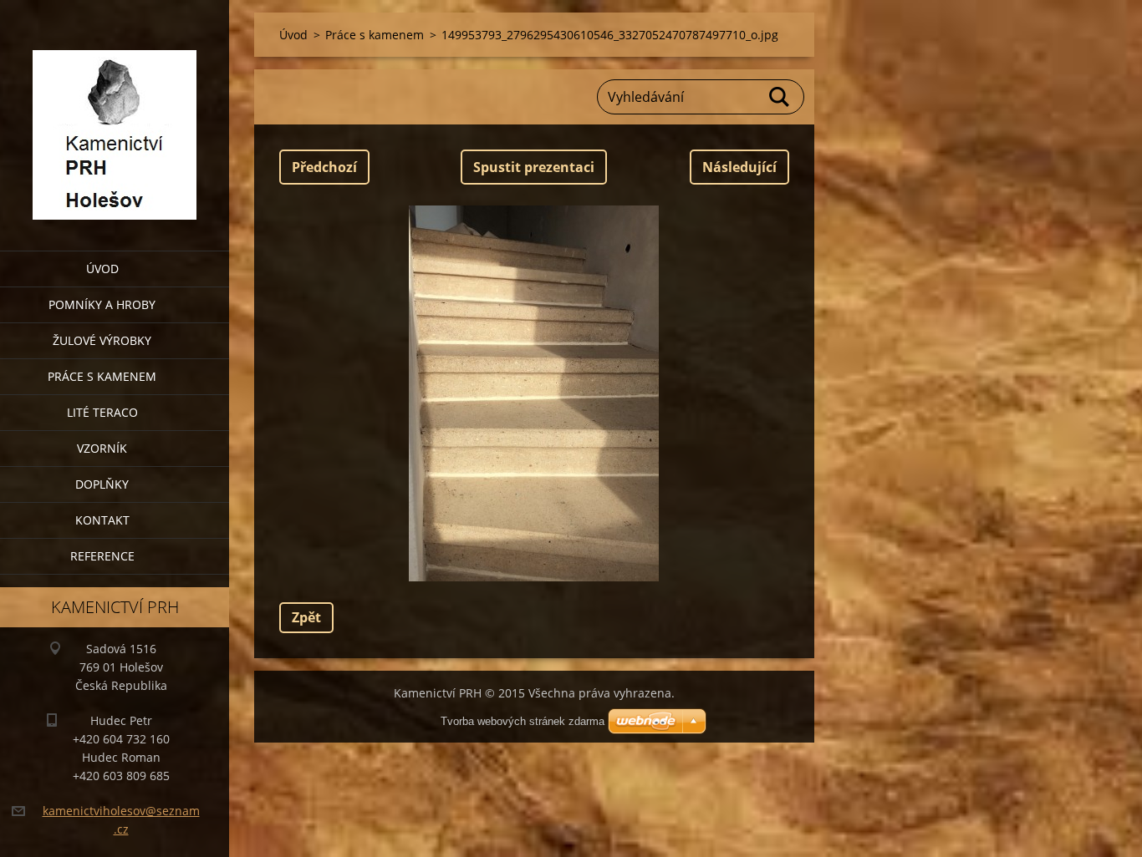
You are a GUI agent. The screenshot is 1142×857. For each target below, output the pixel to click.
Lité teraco (102, 412)
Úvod (102, 268)
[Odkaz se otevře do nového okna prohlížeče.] (534, 393)
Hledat (780, 96)
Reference (102, 556)
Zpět (306, 617)
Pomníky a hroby (101, 304)
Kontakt (102, 520)
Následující (739, 167)
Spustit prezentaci (533, 167)
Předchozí (324, 167)
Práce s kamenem (102, 376)
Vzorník (102, 448)
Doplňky (102, 484)
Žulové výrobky (102, 340)
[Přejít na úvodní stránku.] (114, 115)
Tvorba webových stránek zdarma (522, 721)
